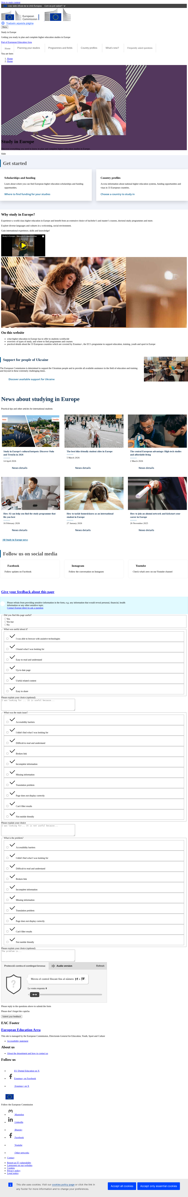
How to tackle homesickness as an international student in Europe (90, 515)
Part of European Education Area (16, 42)
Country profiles (110, 177)
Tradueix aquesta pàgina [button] (19, 23)
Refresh (100, 966)
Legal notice (13, 1173)
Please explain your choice (13, 823)
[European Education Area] (36, 20)
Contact (10, 1157)
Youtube (141, 565)
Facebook (13, 565)
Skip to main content (10, 2)
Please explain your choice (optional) (18, 697)
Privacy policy (13, 1170)
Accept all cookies (122, 1186)
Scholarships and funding (19, 177)
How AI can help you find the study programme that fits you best (29, 515)
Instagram (78, 565)
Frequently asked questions (139, 48)
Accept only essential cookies (158, 1186)
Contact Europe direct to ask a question (25, 608)
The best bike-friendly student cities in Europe (90, 451)
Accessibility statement (17, 1041)
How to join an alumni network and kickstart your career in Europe (155, 515)
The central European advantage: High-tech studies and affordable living (155, 453)
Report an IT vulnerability (19, 1162)
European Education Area (21, 1030)
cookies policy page (63, 1184)
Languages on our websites (19, 1165)
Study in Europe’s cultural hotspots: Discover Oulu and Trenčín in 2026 (28, 453)
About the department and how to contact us (27, 1053)
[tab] (25, 966)
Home (7, 48)
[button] (3, 23)
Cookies (11, 1168)
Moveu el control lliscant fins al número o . (58, 978)
